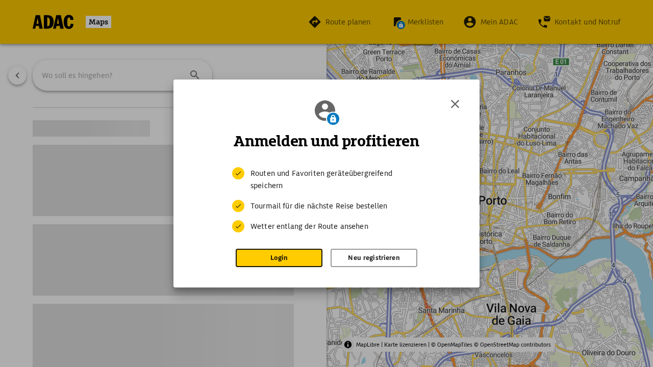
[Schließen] (455, 104)
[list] (326, 199)
